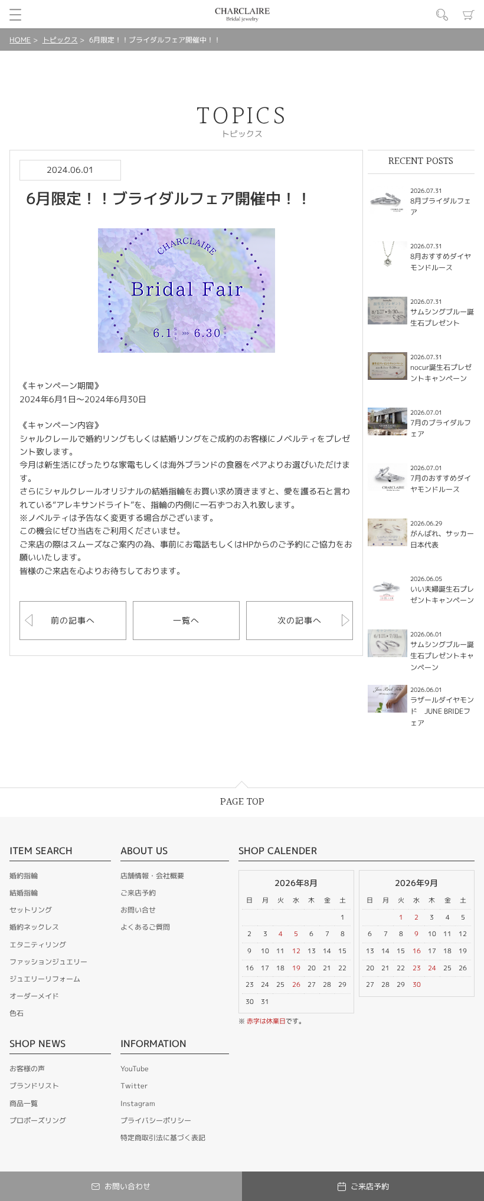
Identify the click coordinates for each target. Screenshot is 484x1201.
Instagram (137, 1103)
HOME (20, 40)
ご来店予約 (138, 893)
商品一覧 (23, 1103)
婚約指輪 (23, 876)
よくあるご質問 (145, 927)
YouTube (134, 1069)
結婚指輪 (23, 893)
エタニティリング (37, 945)
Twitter (134, 1086)
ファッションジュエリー (48, 962)
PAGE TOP (242, 801)
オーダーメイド (34, 996)
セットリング (30, 910)
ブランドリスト (34, 1086)
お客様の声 (27, 1069)
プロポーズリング (37, 1120)
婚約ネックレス (34, 927)
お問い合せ (138, 910)
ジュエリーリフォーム (44, 979)
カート (469, 15)
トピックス (60, 40)
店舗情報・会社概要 (152, 876)
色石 (16, 1013)
